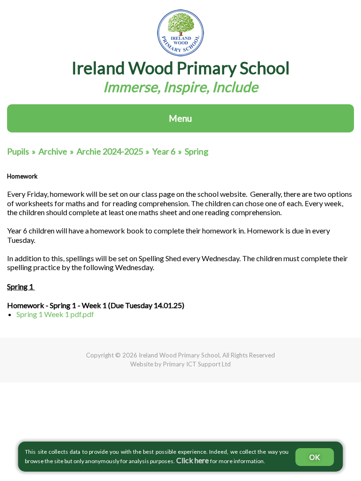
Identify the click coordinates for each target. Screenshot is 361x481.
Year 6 (163, 151)
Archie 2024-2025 (110, 151)
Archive (53, 151)
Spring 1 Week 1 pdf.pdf (55, 314)
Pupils (18, 151)
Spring (196, 151)
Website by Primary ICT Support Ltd (180, 364)
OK (314, 457)
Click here (192, 460)
